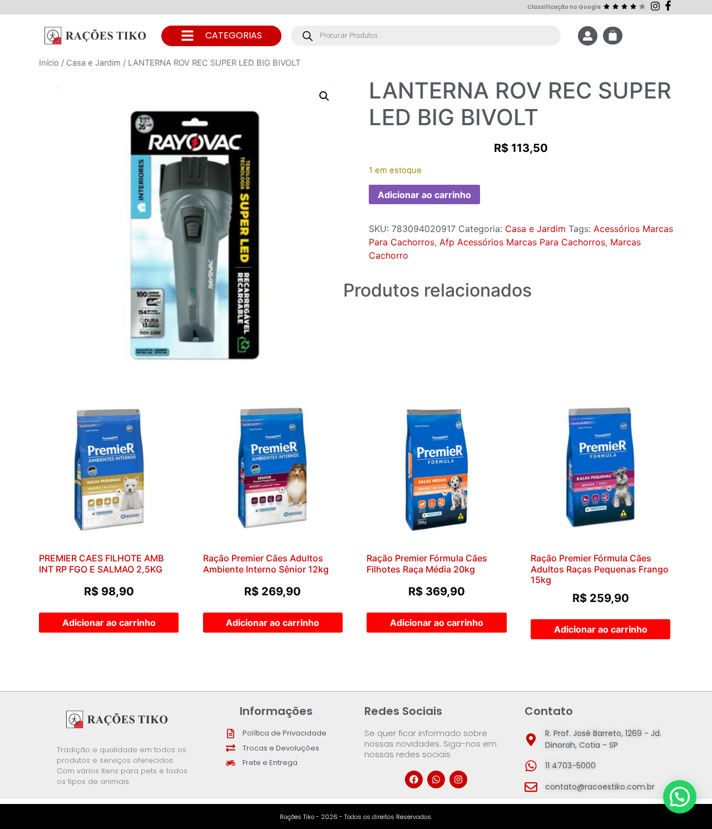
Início (49, 63)
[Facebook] (414, 779)
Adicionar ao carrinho (424, 194)
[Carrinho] (612, 36)
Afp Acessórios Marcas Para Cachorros (522, 242)
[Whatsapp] (436, 779)
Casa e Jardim (93, 63)
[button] (324, 96)
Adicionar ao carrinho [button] (109, 622)
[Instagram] (458, 779)
